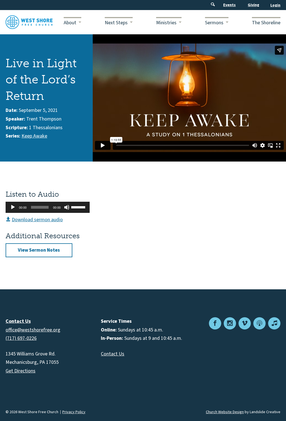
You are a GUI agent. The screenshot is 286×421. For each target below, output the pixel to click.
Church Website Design (225, 412)
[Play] (13, 207)
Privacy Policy (73, 412)
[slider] (79, 207)
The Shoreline (266, 22)
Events (229, 5)
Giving (253, 5)
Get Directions (20, 370)
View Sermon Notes (39, 250)
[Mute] (67, 207)
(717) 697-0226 (21, 338)
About (70, 22)
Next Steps (116, 22)
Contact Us (112, 353)
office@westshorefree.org (33, 329)
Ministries (166, 22)
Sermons (214, 22)
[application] (48, 207)
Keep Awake (34, 136)
